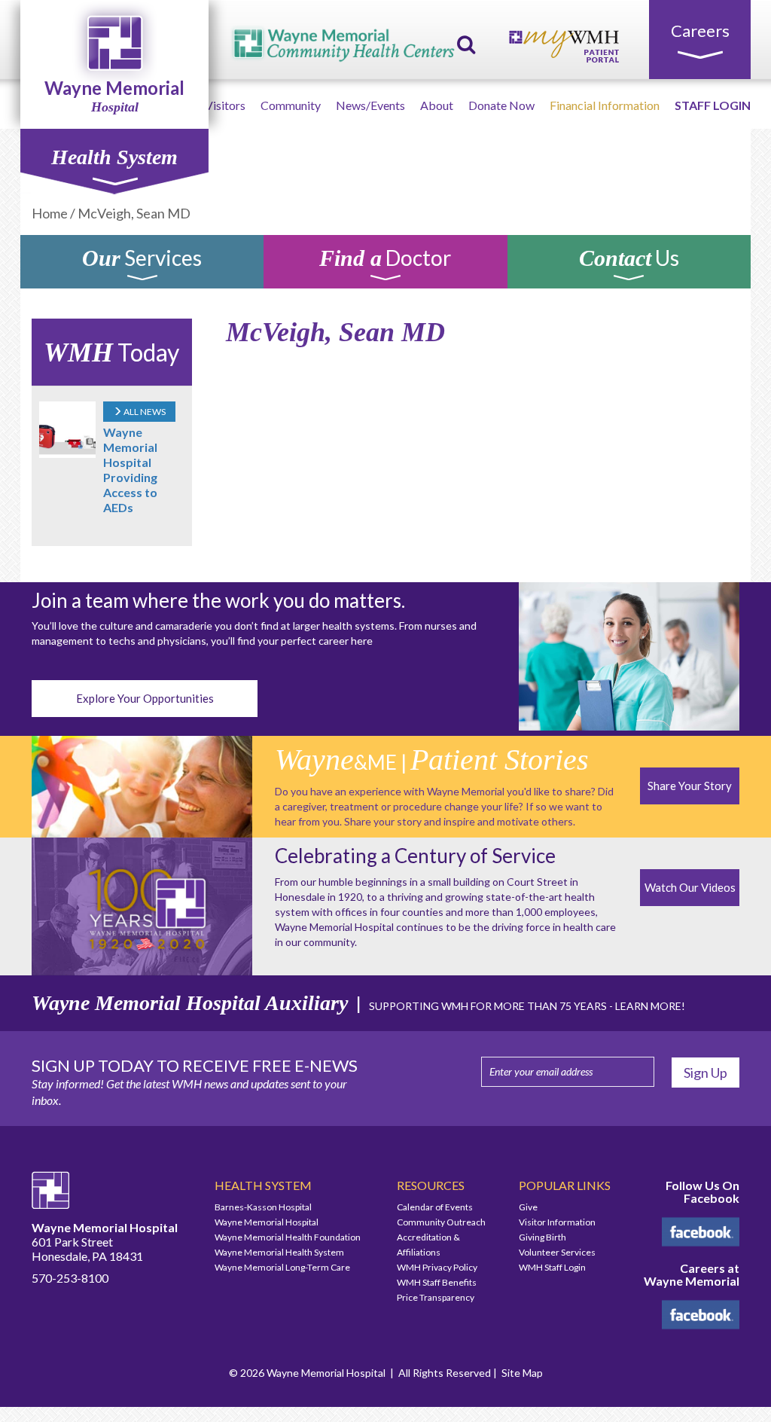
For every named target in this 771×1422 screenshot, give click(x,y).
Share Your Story (690, 785)
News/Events (370, 105)
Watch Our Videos (690, 887)
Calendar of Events (435, 1207)
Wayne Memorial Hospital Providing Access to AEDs (130, 469)
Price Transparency (435, 1297)
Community (291, 105)
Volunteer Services (557, 1252)
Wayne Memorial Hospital (266, 1222)
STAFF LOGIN (713, 105)
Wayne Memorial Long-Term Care (282, 1267)
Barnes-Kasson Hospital (263, 1207)
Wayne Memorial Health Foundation (288, 1237)
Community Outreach (441, 1222)
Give (528, 1207)
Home (50, 213)
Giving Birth (542, 1237)
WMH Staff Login (552, 1267)
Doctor (385, 260)
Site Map (522, 1372)
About (436, 105)
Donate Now (501, 105)
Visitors (225, 105)
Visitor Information (557, 1222)
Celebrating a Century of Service (415, 856)
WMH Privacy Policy (437, 1267)
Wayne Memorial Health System (279, 1252)
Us (629, 260)
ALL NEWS (144, 411)
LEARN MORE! (650, 1005)
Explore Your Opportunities (145, 698)
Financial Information (605, 105)
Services (142, 260)
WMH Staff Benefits (437, 1282)
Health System (114, 157)
